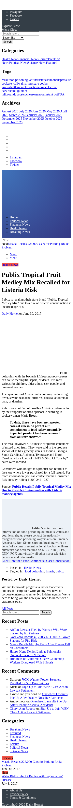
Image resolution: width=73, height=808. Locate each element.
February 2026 (34, 115)
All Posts (7, 608)
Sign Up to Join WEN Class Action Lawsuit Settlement (39, 710)
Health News (10, 59)
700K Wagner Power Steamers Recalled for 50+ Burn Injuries (35, 681)
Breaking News (20, 150)
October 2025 (53, 118)
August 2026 (10, 111)
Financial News (28, 59)
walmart (23, 83)
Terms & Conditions (23, 797)
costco (22, 94)
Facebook (16, 15)
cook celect (45, 87)
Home (14, 136)
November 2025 (33, 118)
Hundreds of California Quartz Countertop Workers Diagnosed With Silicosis (37, 660)
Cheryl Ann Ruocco (22, 708)
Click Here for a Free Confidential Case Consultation (36, 561)
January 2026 (53, 115)
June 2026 (39, 111)
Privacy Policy (19, 794)
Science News (37, 62)
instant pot (51, 94)
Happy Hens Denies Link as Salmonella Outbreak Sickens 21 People (35, 653)
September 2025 (12, 122)
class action (31, 87)
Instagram (16, 12)
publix (60, 571)
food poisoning (18, 80)
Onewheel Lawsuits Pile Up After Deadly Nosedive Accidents (39, 695)
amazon (40, 94)
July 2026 (25, 111)
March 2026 (17, 115)
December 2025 (12, 118)
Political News (18, 62)
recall (5, 80)
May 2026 (53, 111)
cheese (30, 94)
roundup (12, 94)
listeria (42, 80)
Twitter (14, 19)
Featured (51, 62)
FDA (61, 94)
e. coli (14, 83)
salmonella (53, 80)
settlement (17, 87)
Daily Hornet (10, 313)
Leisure (43, 59)
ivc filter (33, 80)
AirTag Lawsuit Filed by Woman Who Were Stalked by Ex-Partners (38, 631)
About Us (16, 790)
